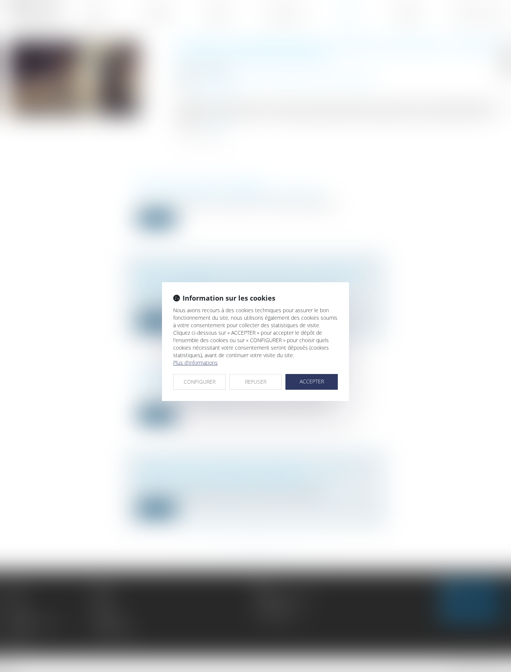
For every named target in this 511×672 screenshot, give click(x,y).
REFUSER (255, 381)
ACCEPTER (312, 381)
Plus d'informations (195, 362)
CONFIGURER (199, 381)
